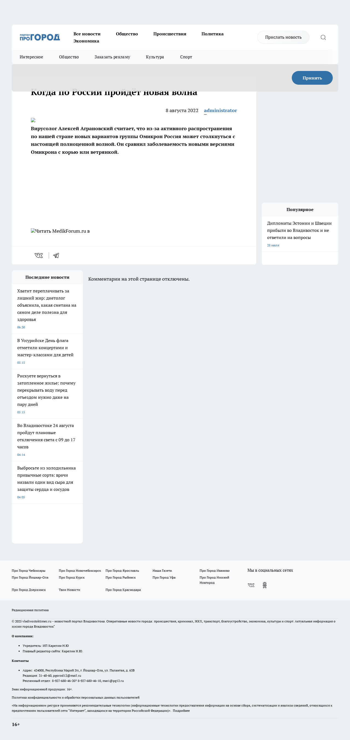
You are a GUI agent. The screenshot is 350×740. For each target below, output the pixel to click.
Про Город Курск (71, 577)
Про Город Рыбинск (121, 577)
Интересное (31, 56)
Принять (312, 78)
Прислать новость (283, 37)
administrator (220, 110)
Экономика (86, 41)
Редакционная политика (30, 610)
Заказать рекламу (112, 56)
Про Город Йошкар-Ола (30, 577)
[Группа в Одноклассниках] (265, 585)
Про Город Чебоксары (28, 570)
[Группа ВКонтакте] (251, 585)
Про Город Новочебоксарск (80, 570)
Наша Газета (162, 570)
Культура (155, 56)
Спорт (186, 56)
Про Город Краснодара (123, 590)
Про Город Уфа (164, 577)
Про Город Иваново (215, 570)
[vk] (39, 255)
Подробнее (181, 710)
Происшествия (169, 33)
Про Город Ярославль (122, 570)
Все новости (87, 33)
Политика (213, 33)
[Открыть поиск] (323, 37)
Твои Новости (69, 590)
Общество (127, 33)
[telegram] (57, 255)
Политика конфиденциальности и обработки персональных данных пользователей (75, 697)
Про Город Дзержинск (29, 590)
